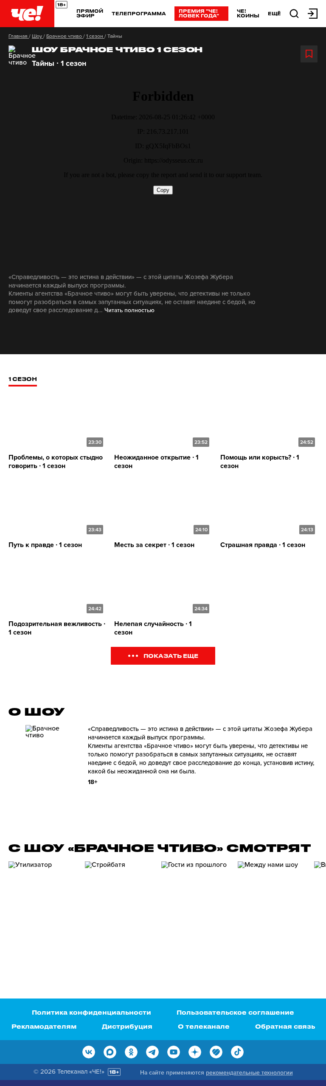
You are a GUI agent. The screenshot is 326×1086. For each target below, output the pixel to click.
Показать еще (170, 655)
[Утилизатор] (42, 909)
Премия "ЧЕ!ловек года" (199, 13)
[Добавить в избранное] (309, 53)
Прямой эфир (89, 13)
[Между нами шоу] (272, 909)
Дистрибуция (127, 1026)
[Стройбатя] (119, 909)
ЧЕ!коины (248, 13)
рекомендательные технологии (249, 1072)
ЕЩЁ (274, 13)
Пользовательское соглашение (235, 1012)
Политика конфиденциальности (91, 1012)
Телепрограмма (139, 13)
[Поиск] (294, 13)
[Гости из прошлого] (195, 909)
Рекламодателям (43, 1026)
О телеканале (204, 1026)
